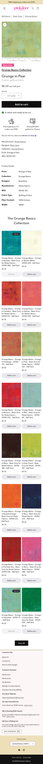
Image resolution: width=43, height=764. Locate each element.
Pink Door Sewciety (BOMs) (12, 690)
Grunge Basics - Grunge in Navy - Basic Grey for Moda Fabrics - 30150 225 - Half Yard (31, 515)
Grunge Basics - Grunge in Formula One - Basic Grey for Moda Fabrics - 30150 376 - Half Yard (11, 568)
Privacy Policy (27, 757)
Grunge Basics (31, 16)
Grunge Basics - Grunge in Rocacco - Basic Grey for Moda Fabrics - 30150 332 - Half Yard (11, 413)
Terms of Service (16, 757)
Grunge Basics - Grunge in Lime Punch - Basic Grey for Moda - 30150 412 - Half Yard (31, 464)
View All (21, 643)
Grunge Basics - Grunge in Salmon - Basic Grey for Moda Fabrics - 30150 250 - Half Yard (31, 312)
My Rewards (6, 678)
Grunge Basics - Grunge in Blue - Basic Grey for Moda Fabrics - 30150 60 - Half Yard (31, 413)
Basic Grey (17, 16)
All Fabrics (6, 16)
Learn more (28, 705)
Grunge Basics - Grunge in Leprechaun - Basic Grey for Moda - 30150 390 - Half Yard (31, 619)
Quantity (4, 91)
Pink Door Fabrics (24, 761)
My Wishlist (6, 682)
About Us (5, 657)
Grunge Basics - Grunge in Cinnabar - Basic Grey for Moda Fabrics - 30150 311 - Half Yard (11, 312)
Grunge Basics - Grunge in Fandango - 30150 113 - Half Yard (11, 361)
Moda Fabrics (20, 141)
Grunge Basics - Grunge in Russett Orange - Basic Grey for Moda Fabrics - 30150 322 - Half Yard (11, 516)
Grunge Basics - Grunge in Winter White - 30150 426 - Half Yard (31, 260)
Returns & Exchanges (9, 665)
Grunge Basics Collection (16, 70)
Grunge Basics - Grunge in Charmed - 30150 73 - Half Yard (11, 617)
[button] (4, 8)
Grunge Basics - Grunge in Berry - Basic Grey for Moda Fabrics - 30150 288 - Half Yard (31, 568)
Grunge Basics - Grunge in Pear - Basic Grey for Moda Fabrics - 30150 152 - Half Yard (31, 363)
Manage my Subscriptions (11, 686)
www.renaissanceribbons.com (13, 697)
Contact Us (6, 661)
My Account (6, 674)
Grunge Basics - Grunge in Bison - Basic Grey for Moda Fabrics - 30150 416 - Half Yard (11, 464)
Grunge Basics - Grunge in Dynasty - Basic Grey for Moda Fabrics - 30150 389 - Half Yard (11, 262)
